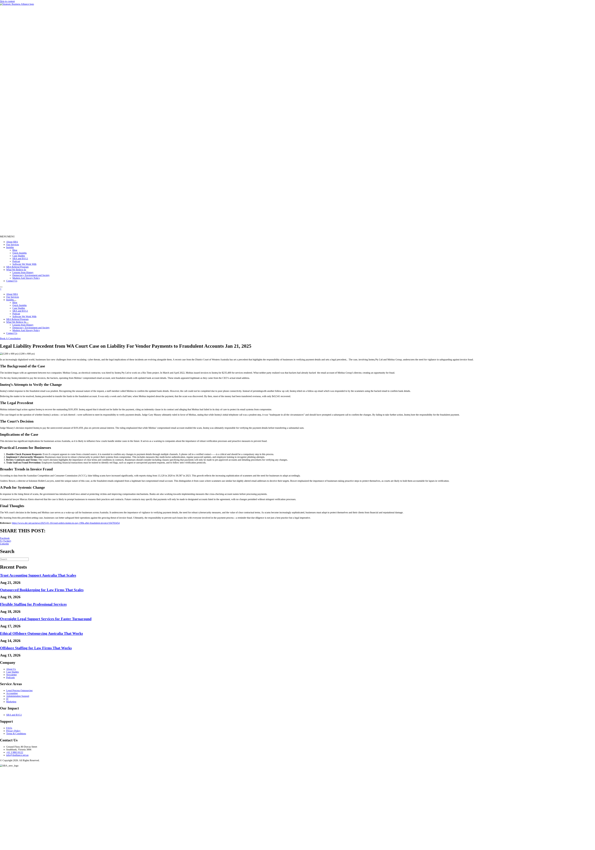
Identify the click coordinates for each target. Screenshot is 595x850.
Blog (14, 250)
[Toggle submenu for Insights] (15, 300)
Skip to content (7, 1)
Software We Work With (24, 264)
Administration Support (17, 696)
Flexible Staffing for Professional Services (33, 604)
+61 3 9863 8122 (14, 752)
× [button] (0, 289)
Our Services (12, 244)
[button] (7, 236)
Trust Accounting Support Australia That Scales (38, 575)
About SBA (12, 241)
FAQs (9, 728)
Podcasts (10, 677)
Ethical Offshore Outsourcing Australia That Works (41, 633)
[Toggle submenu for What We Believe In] (27, 322)
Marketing (11, 701)
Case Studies (18, 255)
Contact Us (11, 281)
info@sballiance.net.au (17, 755)
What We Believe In (16, 269)
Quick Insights (19, 253)
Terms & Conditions (16, 733)
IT (7, 699)
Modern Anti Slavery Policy (26, 278)
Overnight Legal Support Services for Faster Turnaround (45, 619)
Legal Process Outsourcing (19, 690)
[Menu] (1, 286)
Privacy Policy (13, 730)
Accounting (12, 693)
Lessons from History (22, 272)
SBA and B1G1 (20, 258)
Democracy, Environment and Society (31, 275)
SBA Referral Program (17, 267)
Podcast (16, 261)
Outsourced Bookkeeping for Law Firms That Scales (42, 590)
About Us (11, 669)
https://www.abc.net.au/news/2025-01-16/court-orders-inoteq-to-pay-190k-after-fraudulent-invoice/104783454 (66, 523)
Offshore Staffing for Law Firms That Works (36, 648)
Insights (10, 247)
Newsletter (11, 674)
